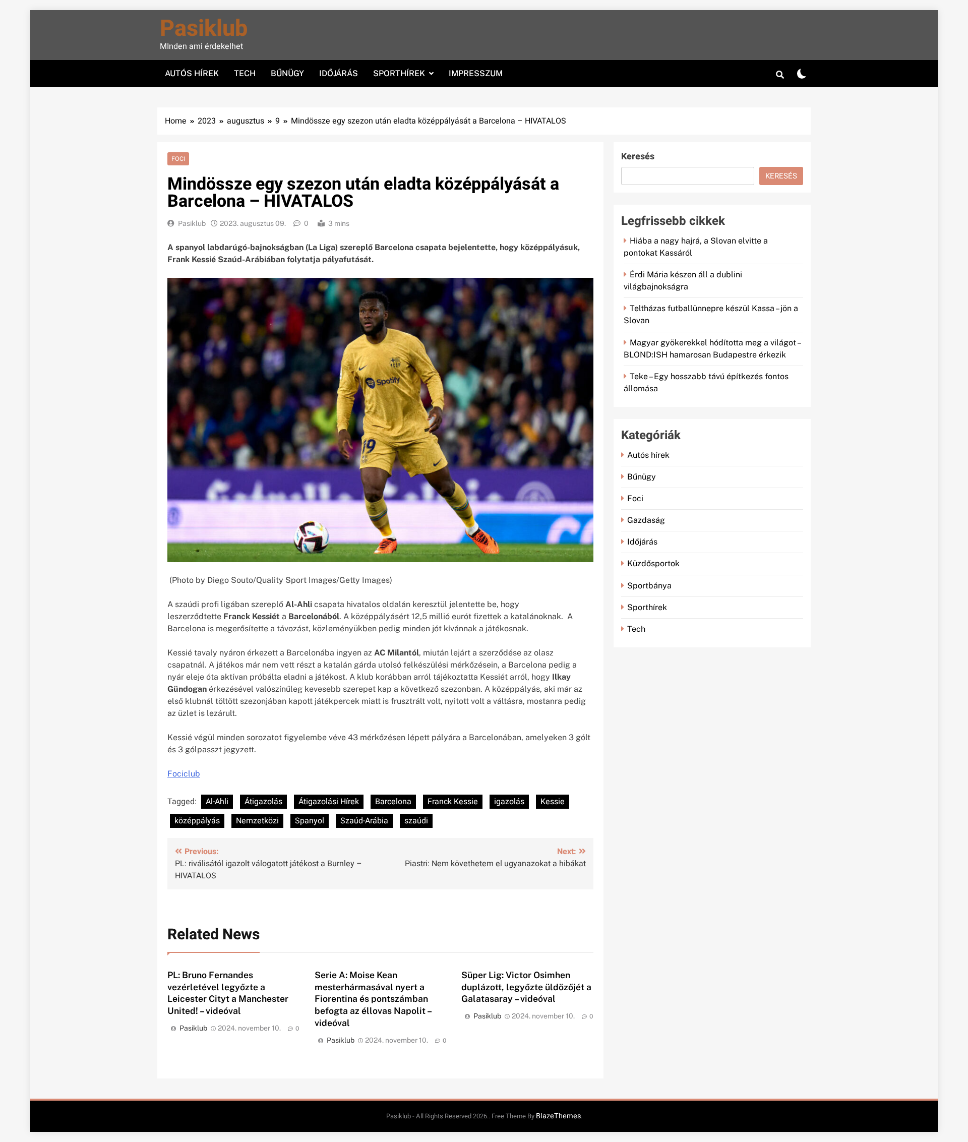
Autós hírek (192, 73)
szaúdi (416, 821)
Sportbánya (649, 585)
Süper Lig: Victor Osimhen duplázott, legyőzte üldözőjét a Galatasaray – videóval (526, 987)
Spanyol (309, 821)
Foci (178, 158)
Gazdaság (646, 520)
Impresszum (476, 73)
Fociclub (183, 773)
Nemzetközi (257, 821)
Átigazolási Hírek (328, 802)
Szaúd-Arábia (364, 821)
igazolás (509, 802)
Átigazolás (263, 802)
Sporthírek (399, 73)
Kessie (552, 802)
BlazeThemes (558, 1116)
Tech (245, 73)
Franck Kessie (453, 802)
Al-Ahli (217, 802)
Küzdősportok (653, 563)
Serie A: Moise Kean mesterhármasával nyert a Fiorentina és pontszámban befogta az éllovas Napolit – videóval (373, 999)
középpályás (197, 821)
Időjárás (338, 73)
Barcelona (393, 802)
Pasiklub (204, 28)
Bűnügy (287, 73)
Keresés (637, 156)
